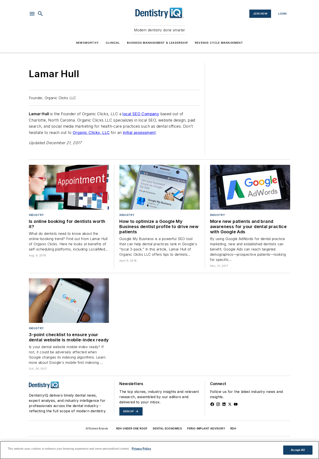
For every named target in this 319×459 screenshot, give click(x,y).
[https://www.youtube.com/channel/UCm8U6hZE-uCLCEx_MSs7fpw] (235, 404)
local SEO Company (140, 114)
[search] (40, 13)
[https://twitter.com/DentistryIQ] (230, 404)
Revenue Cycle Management (219, 42)
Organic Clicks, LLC (91, 132)
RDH (233, 428)
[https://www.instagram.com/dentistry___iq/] (218, 404)
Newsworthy (87, 42)
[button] (32, 13)
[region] (159, 450)
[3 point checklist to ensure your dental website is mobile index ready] (69, 300)
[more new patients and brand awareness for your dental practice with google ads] (250, 187)
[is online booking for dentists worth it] (69, 187)
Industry (36, 215)
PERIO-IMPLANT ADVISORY (206, 428)
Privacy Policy (141, 448)
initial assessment (139, 132)
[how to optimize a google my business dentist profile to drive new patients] (159, 187)
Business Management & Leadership (157, 42)
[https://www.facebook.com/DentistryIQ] (212, 404)
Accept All (298, 450)
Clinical (113, 42)
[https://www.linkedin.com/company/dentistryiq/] (224, 404)
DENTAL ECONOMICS (167, 428)
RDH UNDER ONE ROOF (132, 428)
